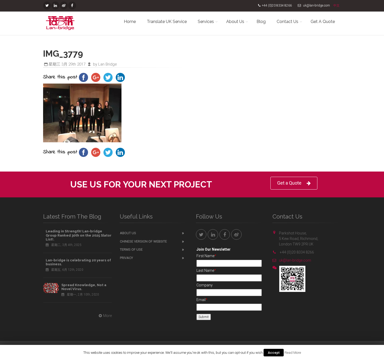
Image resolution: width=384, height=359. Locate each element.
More (107, 316)
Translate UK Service (167, 21)
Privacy (126, 258)
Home (130, 21)
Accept (274, 353)
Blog (261, 21)
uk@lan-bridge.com (295, 260)
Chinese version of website (143, 241)
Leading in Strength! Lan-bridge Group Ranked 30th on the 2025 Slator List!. (79, 235)
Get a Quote (289, 183)
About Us (235, 21)
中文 (336, 5)
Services (206, 21)
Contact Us (287, 21)
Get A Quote (323, 21)
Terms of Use (131, 249)
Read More (292, 353)
